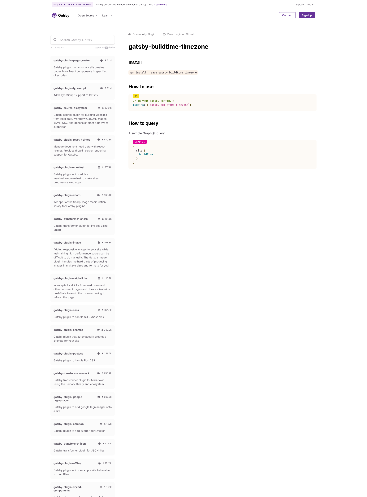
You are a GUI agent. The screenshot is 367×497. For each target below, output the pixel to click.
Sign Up (307, 15)
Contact (287, 15)
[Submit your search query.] (55, 39)
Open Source (86, 15)
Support (300, 4)
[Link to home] (60, 15)
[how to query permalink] (126, 123)
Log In (310, 4)
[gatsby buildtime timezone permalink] (126, 47)
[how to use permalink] (126, 87)
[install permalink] (126, 62)
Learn (105, 15)
